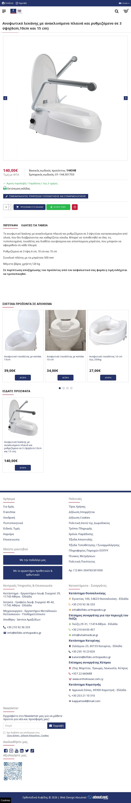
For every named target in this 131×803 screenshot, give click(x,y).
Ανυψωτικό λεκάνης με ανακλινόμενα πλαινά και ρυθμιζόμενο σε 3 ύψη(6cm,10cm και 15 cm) (23, 446)
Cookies (5, 800)
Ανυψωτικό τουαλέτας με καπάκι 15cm (22, 358)
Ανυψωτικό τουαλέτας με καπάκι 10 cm (65, 358)
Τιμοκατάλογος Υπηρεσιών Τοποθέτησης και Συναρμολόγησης (47, 196)
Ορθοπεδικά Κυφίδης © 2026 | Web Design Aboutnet (54, 797)
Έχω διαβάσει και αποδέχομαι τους (27, 734)
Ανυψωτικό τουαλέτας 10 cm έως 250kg (105, 358)
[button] (5, 98)
